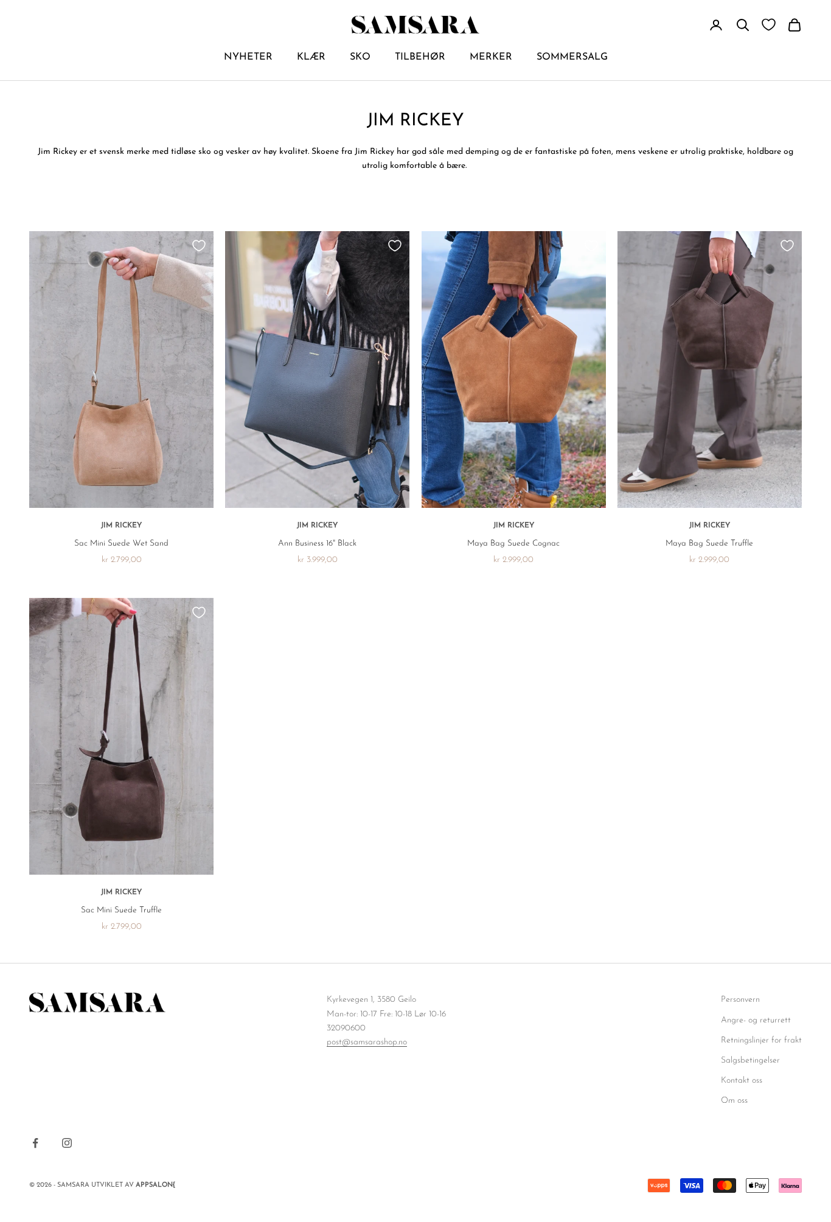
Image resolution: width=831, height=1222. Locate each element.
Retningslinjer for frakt (761, 1040)
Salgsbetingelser (750, 1060)
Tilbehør (420, 57)
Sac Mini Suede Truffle (121, 910)
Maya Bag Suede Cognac (513, 543)
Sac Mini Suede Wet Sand (121, 543)
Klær (311, 57)
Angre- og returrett (756, 1020)
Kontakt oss (741, 1080)
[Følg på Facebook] (35, 1143)
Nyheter (248, 57)
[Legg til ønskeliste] (199, 245)
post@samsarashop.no (367, 1042)
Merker (491, 57)
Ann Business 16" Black (317, 543)
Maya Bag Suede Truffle (709, 543)
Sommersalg (572, 57)
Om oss (734, 1100)
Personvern (740, 999)
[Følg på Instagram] (67, 1143)
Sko (360, 57)
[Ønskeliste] (768, 24)
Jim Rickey (121, 525)
